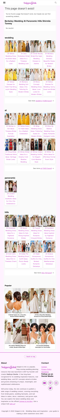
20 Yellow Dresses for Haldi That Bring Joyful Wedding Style (11, 87)
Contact (44, 367)
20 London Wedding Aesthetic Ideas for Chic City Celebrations (10, 199)
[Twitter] (50, 388)
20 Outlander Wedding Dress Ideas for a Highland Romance (10, 233)
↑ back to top (30, 356)
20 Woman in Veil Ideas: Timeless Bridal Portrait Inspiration (10, 131)
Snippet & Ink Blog (26, 401)
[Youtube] (44, 383)
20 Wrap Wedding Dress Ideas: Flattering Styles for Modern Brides (36, 131)
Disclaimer (45, 372)
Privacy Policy (46, 369)
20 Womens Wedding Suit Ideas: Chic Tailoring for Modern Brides (23, 87)
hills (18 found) (46, 273)
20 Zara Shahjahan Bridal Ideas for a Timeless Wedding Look (24, 58)
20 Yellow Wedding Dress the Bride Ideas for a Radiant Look (10, 58)
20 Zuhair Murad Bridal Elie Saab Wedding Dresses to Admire (36, 58)
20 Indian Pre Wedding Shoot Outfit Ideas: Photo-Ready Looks (23, 259)
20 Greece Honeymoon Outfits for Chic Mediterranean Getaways (49, 259)
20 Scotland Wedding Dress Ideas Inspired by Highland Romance (49, 233)
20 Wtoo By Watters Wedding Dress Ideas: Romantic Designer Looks (49, 131)
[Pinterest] (50, 383)
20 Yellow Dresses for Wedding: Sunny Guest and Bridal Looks (49, 87)
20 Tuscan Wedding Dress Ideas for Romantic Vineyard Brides (36, 233)
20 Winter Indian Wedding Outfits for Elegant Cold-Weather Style (36, 157)
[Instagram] (56, 383)
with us (12, 404)
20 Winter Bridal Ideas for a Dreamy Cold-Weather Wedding (23, 157)
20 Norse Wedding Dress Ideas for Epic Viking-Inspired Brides (23, 233)
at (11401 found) (46, 168)
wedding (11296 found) (44, 101)
